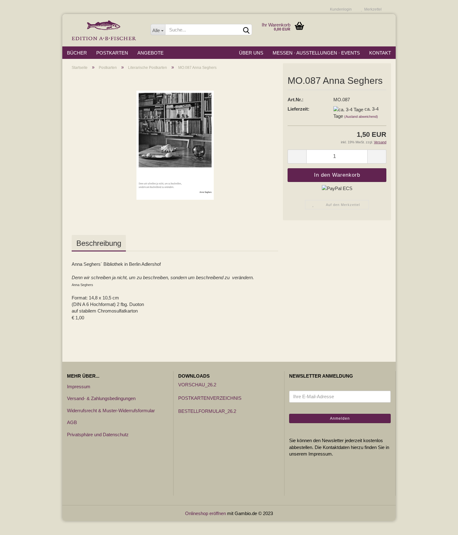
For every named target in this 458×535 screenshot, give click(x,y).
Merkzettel (372, 9)
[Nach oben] (441, 525)
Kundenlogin (340, 9)
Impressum (78, 386)
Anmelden (340, 418)
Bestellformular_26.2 (207, 411)
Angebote (150, 52)
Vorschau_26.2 (197, 384)
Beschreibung (98, 243)
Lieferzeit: (298, 109)
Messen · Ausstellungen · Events (316, 52)
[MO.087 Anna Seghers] (175, 144)
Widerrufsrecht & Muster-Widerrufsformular (111, 410)
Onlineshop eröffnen (205, 513)
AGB (72, 422)
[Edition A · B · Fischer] (104, 30)
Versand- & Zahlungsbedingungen (101, 398)
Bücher (77, 52)
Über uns (251, 52)
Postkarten (112, 52)
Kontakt (380, 52)
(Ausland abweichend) (361, 116)
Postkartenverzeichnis (209, 398)
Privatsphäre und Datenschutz (98, 434)
